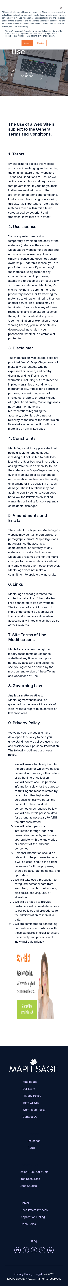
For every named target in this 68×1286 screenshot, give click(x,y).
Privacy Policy (31, 1095)
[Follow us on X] (34, 1250)
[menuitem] (34, 1101)
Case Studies (28, 1185)
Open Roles (28, 1224)
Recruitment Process (34, 1210)
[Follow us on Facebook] (26, 1250)
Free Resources (30, 1178)
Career (25, 1203)
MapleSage (29, 1081)
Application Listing (33, 1217)
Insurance (34, 1141)
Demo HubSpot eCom (34, 1171)
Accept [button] (27, 42)
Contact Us (29, 1116)
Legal (38, 1274)
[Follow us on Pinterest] (50, 1250)
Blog (34, 1241)
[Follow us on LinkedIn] (17, 1250)
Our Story (28, 1088)
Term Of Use (30, 1102)
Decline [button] (40, 42)
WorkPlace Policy (34, 1109)
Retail (31, 1147)
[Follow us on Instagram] (42, 1250)
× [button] (61, 7)
